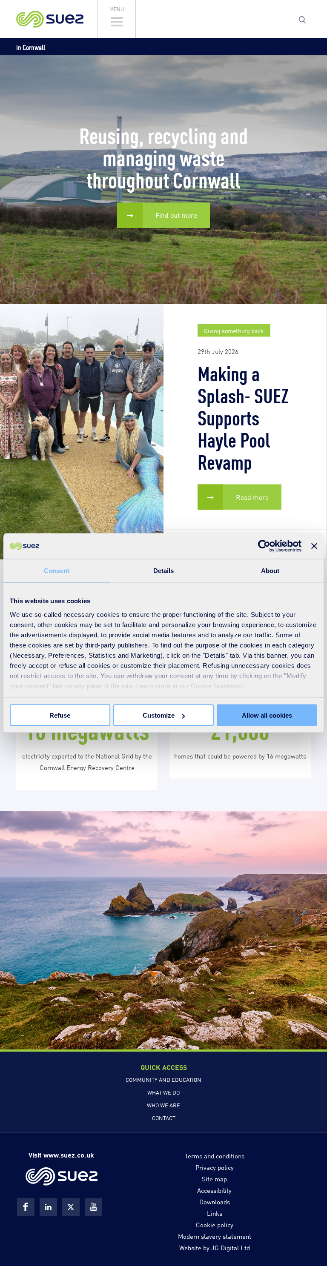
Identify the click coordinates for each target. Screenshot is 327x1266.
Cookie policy (214, 1224)
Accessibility (214, 1190)
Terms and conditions (214, 1155)
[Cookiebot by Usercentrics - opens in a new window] (264, 546)
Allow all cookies (267, 715)
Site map (214, 1178)
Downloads (214, 1201)
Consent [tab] (56, 570)
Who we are (163, 1105)
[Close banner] (314, 546)
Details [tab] (163, 570)
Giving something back (234, 330)
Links (214, 1213)
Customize (159, 715)
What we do (163, 1092)
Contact (163, 1117)
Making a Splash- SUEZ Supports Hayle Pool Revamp (243, 416)
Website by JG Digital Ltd (214, 1247)
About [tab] (270, 570)
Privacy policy (214, 1167)
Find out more (176, 215)
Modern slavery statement (214, 1236)
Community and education (163, 1079)
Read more (252, 497)
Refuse (59, 715)
